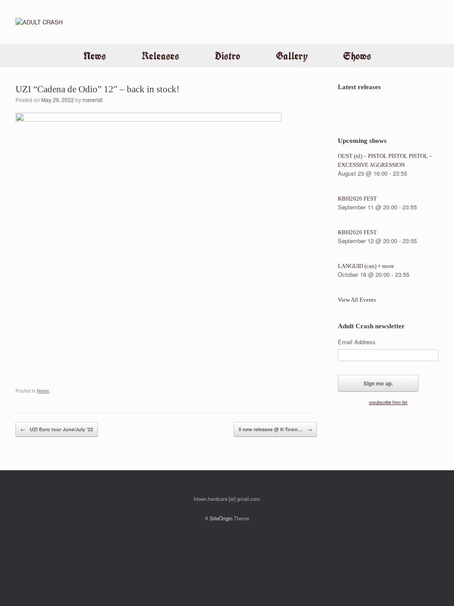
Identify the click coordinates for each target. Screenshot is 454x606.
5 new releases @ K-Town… (275, 429)
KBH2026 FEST (357, 198)
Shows (357, 56)
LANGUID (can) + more (366, 266)
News (94, 56)
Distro (227, 56)
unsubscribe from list (388, 402)
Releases (160, 56)
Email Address (357, 342)
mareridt (92, 99)
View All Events (357, 299)
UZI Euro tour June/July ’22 (56, 429)
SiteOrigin (221, 518)
